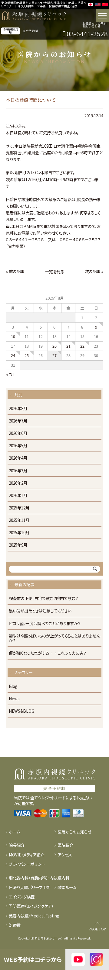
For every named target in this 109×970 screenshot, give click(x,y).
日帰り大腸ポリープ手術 (29, 887)
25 (27, 355)
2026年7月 (18, 421)
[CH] (105, 4)
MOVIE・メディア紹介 (26, 854)
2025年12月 (19, 508)
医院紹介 (65, 845)
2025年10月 (19, 532)
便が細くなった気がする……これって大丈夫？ (47, 653)
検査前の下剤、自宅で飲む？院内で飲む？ (43, 598)
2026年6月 (18, 433)
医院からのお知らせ (74, 831)
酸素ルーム (67, 887)
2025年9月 (18, 545)
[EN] (98, 4)
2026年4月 (18, 458)
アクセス (65, 854)
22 (82, 346)
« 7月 (10, 374)
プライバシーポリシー (27, 864)
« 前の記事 (15, 271)
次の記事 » (94, 271)
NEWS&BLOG (21, 711)
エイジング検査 (22, 896)
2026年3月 (18, 471)
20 (54, 346)
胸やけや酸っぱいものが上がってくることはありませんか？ (54, 638)
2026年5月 (18, 445)
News (14, 699)
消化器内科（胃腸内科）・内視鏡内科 (39, 877)
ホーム (14, 831)
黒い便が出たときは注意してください (40, 611)
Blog (13, 686)
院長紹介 (17, 845)
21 (68, 346)
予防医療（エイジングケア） (31, 906)
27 (54, 355)
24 (13, 355)
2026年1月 (18, 495)
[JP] (90, 4)
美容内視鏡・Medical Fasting (34, 915)
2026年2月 (18, 483)
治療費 (15, 925)
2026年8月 (18, 408)
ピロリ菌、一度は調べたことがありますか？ (45, 623)
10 (13, 336)
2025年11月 (19, 520)
